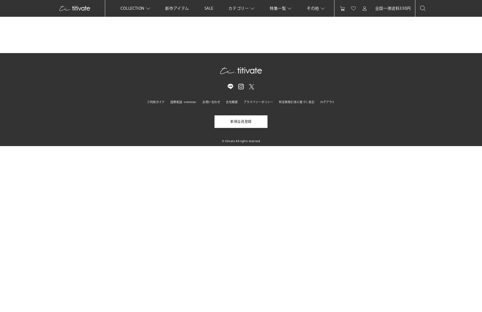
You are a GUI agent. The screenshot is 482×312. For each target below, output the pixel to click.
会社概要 (232, 102)
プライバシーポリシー (258, 102)
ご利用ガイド (156, 102)
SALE (208, 8)
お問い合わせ (211, 102)
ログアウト (327, 102)
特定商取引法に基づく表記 (296, 102)
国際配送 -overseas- (183, 102)
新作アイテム (177, 8)
